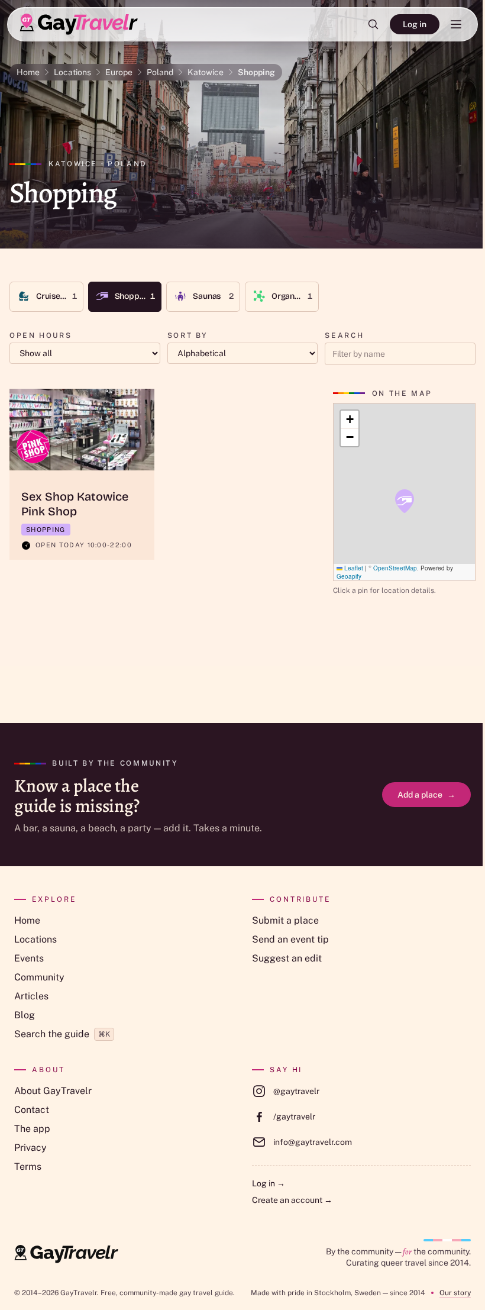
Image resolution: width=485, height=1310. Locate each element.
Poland (160, 72)
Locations (72, 72)
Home (28, 72)
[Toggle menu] (456, 24)
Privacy (30, 1147)
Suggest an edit (287, 958)
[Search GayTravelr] (373, 24)
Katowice (205, 72)
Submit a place (285, 920)
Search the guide (62, 1034)
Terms (27, 1166)
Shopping (256, 72)
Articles (31, 996)
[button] (404, 501)
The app (32, 1128)
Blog (24, 1015)
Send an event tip (290, 939)
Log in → (268, 1183)
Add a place (426, 794)
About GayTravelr (53, 1090)
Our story (455, 1293)
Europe (118, 72)
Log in (414, 24)
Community (39, 977)
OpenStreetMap (395, 568)
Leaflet (352, 568)
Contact (31, 1109)
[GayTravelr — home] (66, 1254)
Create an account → (292, 1200)
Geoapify (349, 576)
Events (29, 958)
